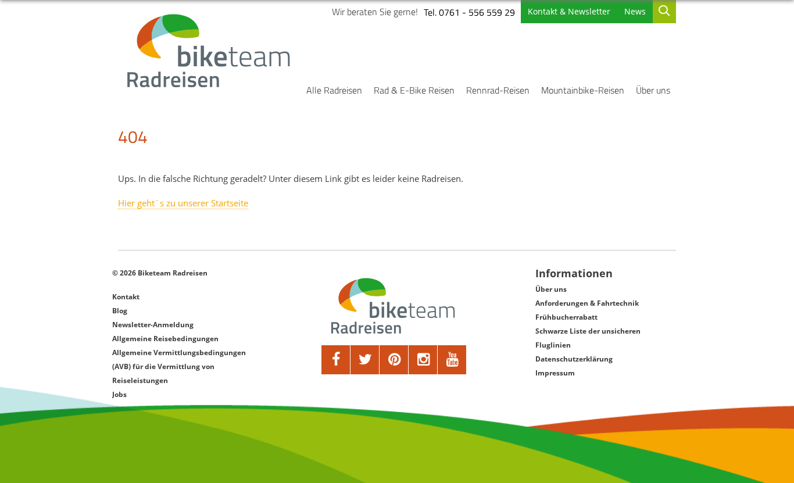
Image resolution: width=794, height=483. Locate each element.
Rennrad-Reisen (498, 90)
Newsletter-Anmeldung (153, 325)
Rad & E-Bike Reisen (414, 90)
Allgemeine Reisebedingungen (165, 339)
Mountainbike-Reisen (582, 90)
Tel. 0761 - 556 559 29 (469, 12)
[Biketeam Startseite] (210, 50)
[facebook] (335, 359)
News (635, 11)
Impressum (555, 373)
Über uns (653, 90)
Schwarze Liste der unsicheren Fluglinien (588, 338)
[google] (423, 359)
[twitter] (365, 359)
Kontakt (126, 297)
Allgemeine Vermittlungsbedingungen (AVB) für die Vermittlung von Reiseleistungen (179, 366)
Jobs (119, 394)
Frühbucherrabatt (566, 317)
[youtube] (452, 359)
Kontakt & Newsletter (569, 11)
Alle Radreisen (334, 90)
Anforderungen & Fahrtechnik (587, 303)
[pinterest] (394, 359)
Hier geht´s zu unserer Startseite (183, 203)
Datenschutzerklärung (574, 359)
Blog (119, 311)
